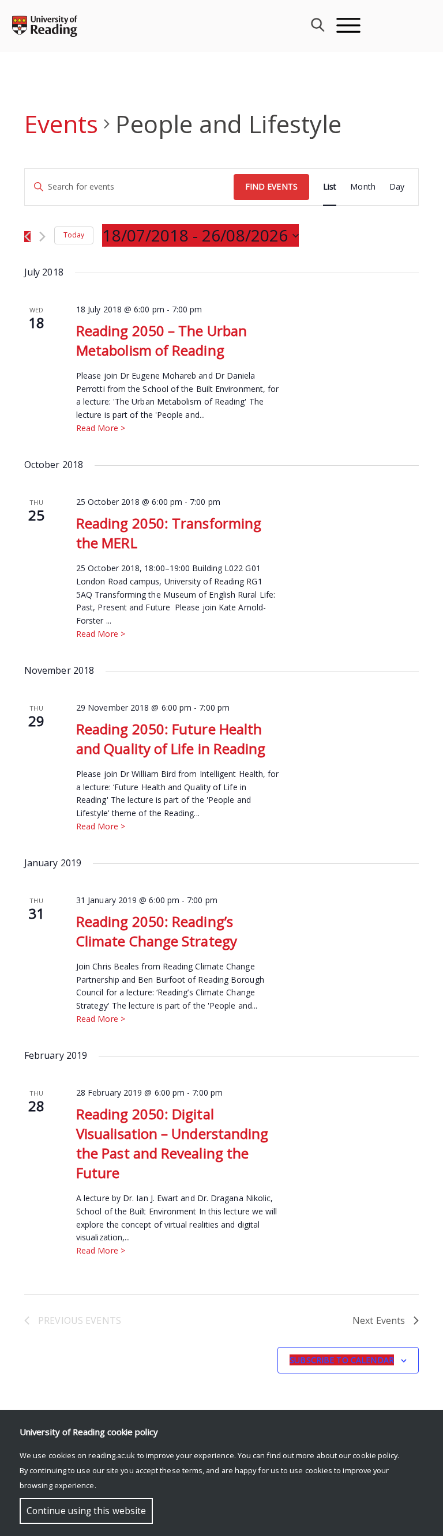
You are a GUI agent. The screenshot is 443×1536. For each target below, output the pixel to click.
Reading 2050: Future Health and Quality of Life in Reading (170, 738)
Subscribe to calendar (342, 1359)
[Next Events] (42, 236)
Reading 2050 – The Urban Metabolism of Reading (161, 340)
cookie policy (374, 1455)
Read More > (100, 427)
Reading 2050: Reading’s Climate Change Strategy (156, 931)
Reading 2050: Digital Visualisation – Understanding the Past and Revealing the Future (172, 1143)
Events (61, 123)
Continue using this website (86, 1511)
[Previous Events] (27, 236)
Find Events (271, 186)
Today (73, 235)
